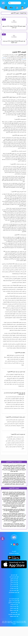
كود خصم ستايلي (14, 608)
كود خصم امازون (14, 578)
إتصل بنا (14, 551)
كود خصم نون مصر (14, 577)
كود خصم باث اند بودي (14, 600)
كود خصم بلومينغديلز (14, 592)
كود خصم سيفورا (14, 610)
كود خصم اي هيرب (14, 606)
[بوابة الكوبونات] (3, 3)
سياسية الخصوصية (14, 553)
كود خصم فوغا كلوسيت (14, 614)
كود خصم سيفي (14, 584)
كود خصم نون (14, 575)
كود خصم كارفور (14, 580)
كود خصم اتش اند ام (14, 598)
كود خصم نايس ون (14, 590)
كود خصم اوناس (14, 604)
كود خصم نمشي (14, 582)
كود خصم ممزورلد (14, 616)
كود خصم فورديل (14, 588)
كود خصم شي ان (14, 586)
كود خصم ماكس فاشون (14, 602)
